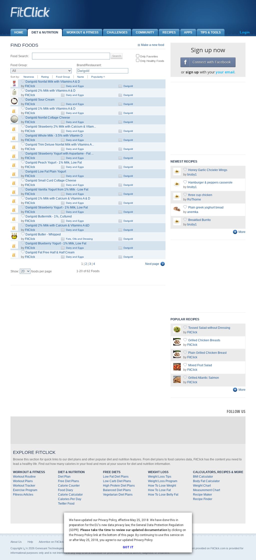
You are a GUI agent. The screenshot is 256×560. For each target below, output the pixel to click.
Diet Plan (64, 476)
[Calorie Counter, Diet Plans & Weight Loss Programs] (30, 12)
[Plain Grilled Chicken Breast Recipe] (177, 357)
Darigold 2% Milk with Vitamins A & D (51, 90)
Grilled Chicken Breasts (204, 340)
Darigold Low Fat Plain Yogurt (46, 171)
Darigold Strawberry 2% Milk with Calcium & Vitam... (61, 126)
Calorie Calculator (70, 494)
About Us (16, 541)
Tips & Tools (210, 32)
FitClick (30, 86)
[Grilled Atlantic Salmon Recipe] (177, 382)
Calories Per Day (69, 499)
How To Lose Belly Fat (163, 494)
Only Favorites (148, 56)
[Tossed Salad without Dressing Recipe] (177, 332)
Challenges (117, 32)
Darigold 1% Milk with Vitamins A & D (51, 108)
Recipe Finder (202, 499)
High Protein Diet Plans (119, 485)
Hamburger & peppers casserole (210, 182)
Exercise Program (25, 490)
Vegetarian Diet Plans (117, 494)
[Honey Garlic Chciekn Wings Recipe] (177, 174)
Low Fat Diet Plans (115, 476)
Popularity (97, 76)
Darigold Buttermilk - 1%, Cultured (49, 216)
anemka (192, 212)
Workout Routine (24, 476)
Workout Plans (23, 481)
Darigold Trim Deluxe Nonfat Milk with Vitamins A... (60, 144)
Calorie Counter (69, 485)
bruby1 (192, 174)
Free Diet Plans (68, 481)
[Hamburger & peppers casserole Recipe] (177, 186)
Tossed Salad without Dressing (209, 328)
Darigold (128, 86)
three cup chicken (200, 195)
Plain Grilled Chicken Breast (207, 353)
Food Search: (19, 56)
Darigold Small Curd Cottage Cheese (51, 180)
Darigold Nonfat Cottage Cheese (48, 117)
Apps (188, 32)
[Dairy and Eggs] (14, 113)
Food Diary (65, 490)
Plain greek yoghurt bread (206, 207)
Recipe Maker (202, 494)
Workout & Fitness (82, 32)
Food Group (63, 76)
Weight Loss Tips (159, 476)
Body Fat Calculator (206, 481)
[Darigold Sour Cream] (14, 104)
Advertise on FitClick (51, 541)
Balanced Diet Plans (117, 490)
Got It (128, 547)
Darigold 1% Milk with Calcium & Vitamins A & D (58, 198)
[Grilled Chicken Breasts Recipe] (177, 344)
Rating (45, 76)
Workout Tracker (24, 485)
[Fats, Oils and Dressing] (14, 238)
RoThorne (194, 199)
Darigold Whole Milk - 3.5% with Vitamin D (54, 135)
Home (18, 32)
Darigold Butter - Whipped (43, 234)
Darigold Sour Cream (40, 99)
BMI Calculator (203, 476)
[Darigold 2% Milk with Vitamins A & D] (14, 95)
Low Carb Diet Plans (117, 481)
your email (225, 72)
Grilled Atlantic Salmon (203, 377)
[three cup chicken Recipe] (177, 199)
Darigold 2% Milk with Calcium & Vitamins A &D (58, 225)
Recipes (169, 32)
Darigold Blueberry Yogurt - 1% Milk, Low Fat (56, 243)
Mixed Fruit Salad (200, 365)
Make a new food (152, 45)
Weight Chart (202, 485)
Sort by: (15, 76)
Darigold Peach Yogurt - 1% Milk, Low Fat (54, 162)
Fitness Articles (23, 494)
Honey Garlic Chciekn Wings (207, 170)
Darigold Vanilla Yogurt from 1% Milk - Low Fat (57, 189)
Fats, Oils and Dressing (79, 238)
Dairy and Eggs (75, 86)
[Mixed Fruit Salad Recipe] (177, 369)
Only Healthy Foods (151, 60)
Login (245, 32)
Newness (29, 76)
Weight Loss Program (162, 481)
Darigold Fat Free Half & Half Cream (50, 252)
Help (30, 541)
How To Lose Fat (159, 490)
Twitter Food (66, 503)
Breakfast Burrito (199, 220)
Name (80, 76)
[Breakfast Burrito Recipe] (177, 224)
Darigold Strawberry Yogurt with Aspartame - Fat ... (60, 153)
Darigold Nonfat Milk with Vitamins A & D (53, 81)
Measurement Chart (206, 490)
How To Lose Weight (162, 485)
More (242, 232)
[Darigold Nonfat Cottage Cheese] (14, 122)
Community (145, 32)
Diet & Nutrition (45, 32)
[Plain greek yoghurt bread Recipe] (177, 211)
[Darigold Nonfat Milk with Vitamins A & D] (14, 86)
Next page (152, 264)
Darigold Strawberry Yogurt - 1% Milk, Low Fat (57, 207)
